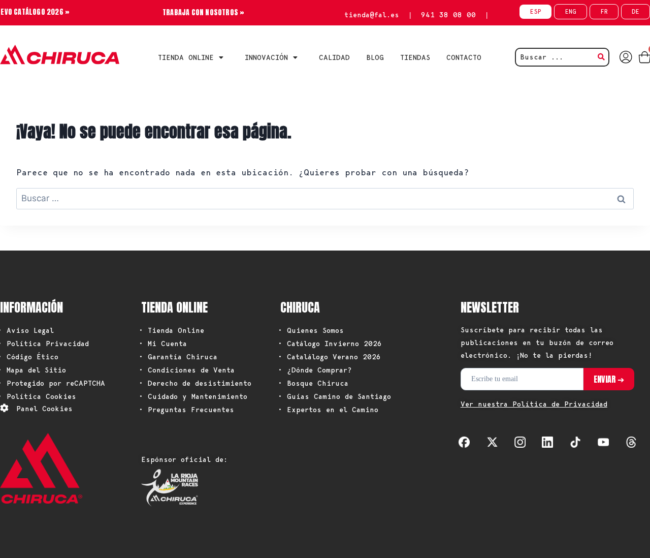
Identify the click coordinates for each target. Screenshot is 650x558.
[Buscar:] (325, 198)
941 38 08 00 (448, 15)
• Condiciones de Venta (187, 370)
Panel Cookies (44, 409)
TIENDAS (415, 57)
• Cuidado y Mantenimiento (193, 396)
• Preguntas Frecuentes (186, 410)
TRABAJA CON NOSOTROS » (203, 12)
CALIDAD (334, 57)
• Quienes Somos (311, 330)
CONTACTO (463, 57)
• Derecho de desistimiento (195, 383)
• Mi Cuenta (163, 343)
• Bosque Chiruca (313, 383)
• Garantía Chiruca (178, 357)
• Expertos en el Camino (328, 410)
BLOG (375, 57)
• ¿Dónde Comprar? (315, 370)
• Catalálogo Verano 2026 (329, 357)
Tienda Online (186, 57)
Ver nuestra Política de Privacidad (534, 404)
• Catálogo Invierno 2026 (330, 343)
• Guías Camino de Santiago (334, 396)
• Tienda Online (171, 330)
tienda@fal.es (371, 15)
